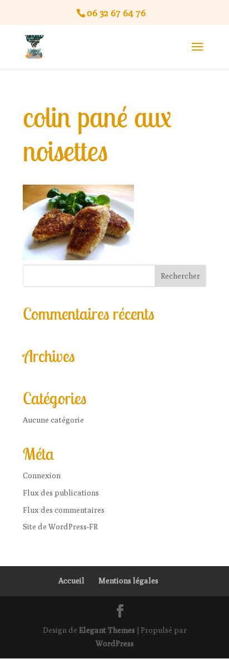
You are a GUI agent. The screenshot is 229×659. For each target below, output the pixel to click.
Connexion (42, 475)
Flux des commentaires (63, 510)
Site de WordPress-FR (60, 526)
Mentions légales (128, 580)
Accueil (71, 580)
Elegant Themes (107, 630)
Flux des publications (61, 492)
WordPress (115, 643)
